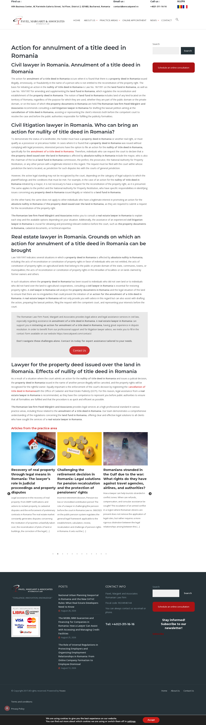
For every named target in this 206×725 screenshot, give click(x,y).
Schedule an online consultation (173, 67)
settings (131, 721)
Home (76, 20)
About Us (175, 690)
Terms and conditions (21, 701)
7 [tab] (82, 553)
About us (89, 20)
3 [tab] (62, 553)
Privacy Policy (17, 708)
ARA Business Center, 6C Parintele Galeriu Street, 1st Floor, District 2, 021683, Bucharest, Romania (60, 6)
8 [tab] (86, 553)
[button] (177, 20)
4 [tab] (67, 553)
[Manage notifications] (7, 708)
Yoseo (62, 690)
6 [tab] (77, 553)
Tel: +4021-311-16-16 (120, 624)
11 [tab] (101, 553)
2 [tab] (57, 553)
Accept (151, 719)
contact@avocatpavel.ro (125, 6)
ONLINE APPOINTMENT (134, 20)
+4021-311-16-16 (158, 6)
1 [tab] (53, 553)
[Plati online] (25, 621)
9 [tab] (91, 553)
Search (156, 44)
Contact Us (79, 350)
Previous (8, 493)
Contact (166, 20)
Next (150, 493)
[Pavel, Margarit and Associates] (38, 20)
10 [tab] (96, 553)
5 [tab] (72, 553)
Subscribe (158, 633)
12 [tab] (106, 553)
